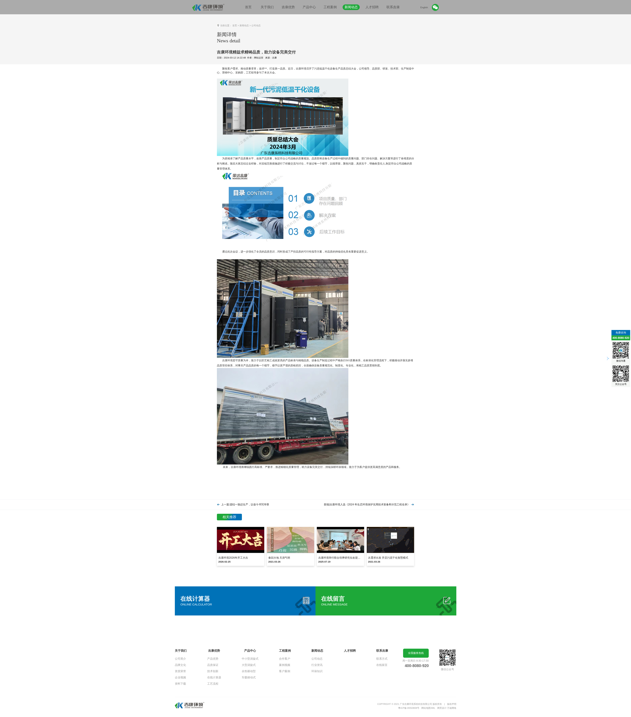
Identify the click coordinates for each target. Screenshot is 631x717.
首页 (248, 7)
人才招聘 (372, 7)
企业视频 (180, 677)
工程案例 (330, 7)
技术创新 (212, 671)
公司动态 (256, 25)
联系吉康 (393, 7)
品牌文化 (180, 665)
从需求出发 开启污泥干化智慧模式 (388, 557)
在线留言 (381, 665)
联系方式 (381, 658)
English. (424, 7)
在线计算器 (214, 677)
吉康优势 (288, 7)
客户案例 (284, 671)
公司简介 (180, 658)
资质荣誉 (180, 671)
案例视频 (284, 665)
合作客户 (284, 658)
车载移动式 (249, 677)
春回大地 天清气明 (279, 557)
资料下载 (180, 683)
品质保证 (212, 665)
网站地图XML (428, 708)
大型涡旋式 (249, 665)
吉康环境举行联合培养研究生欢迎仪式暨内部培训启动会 (351, 557)
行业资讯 (317, 665)
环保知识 (317, 671)
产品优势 (212, 658)
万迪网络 (451, 708)
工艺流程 (212, 683)
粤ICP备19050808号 (408, 708)
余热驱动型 (249, 671)
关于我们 (267, 7)
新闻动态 (351, 7)
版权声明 (451, 704)
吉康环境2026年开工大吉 (233, 557)
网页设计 (441, 708)
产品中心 (309, 7)
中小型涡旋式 (250, 658)
